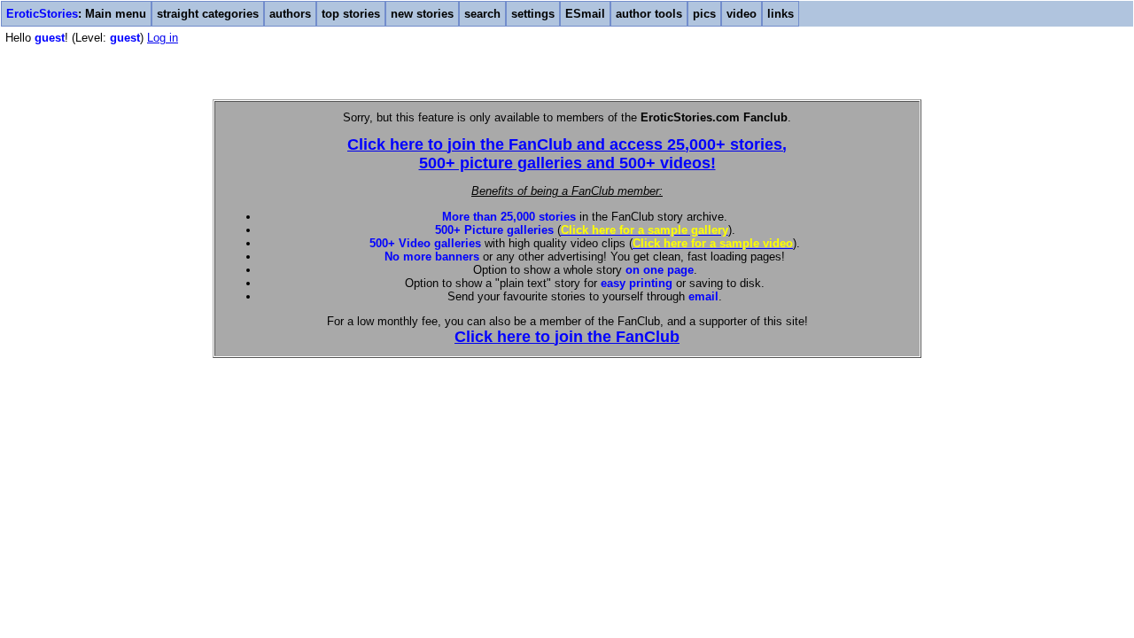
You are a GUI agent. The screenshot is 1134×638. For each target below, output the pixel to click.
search (482, 13)
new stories (422, 13)
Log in (162, 37)
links (780, 13)
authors (290, 13)
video (741, 13)
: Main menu (76, 13)
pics (704, 13)
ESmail (585, 13)
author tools (649, 13)
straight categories (208, 13)
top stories (351, 13)
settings (533, 13)
